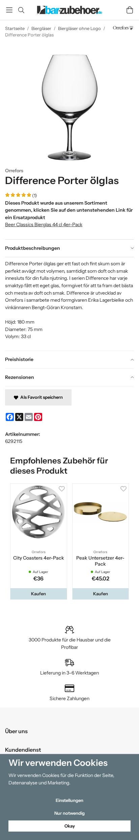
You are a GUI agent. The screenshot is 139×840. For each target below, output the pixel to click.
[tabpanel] (69, 304)
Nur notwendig (69, 813)
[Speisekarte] (9, 9)
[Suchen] (21, 10)
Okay (69, 826)
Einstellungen (69, 800)
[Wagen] (130, 9)
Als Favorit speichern (40, 397)
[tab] (69, 248)
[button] (38, 593)
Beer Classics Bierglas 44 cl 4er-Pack (43, 224)
